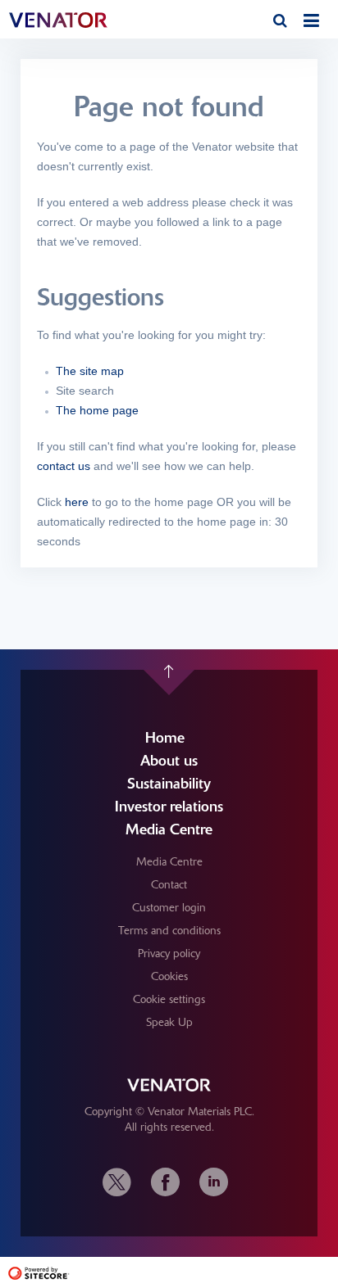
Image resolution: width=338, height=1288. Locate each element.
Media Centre (169, 861)
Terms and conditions (169, 930)
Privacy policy (169, 953)
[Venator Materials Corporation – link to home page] (78, 20)
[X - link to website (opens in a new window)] (121, 1182)
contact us (63, 465)
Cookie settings (169, 999)
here (77, 501)
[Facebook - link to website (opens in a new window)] (165, 1182)
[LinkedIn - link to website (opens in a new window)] (213, 1182)
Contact (169, 884)
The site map (90, 370)
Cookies (169, 976)
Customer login (169, 907)
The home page (97, 410)
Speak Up (169, 1021)
